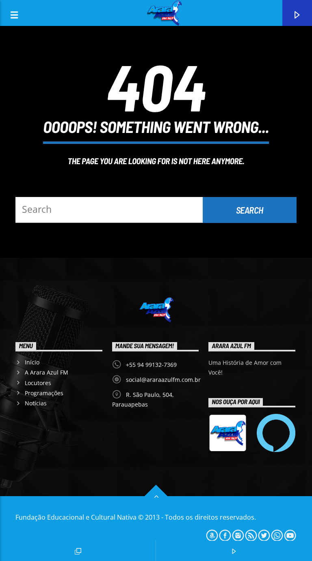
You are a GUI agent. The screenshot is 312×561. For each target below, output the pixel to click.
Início (32, 362)
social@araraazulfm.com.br (163, 379)
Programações (44, 393)
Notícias (36, 403)
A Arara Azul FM (46, 372)
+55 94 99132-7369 (151, 364)
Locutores (38, 383)
